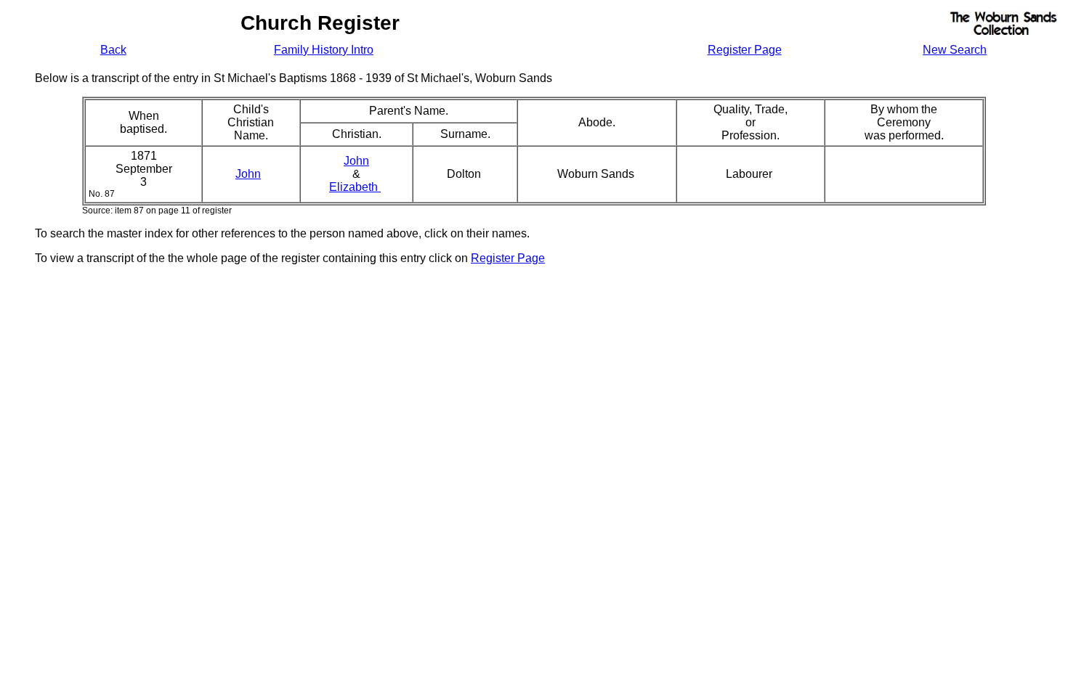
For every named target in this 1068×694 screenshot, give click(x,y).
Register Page (745, 50)
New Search (955, 50)
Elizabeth (355, 187)
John (248, 174)
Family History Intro (323, 50)
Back (113, 50)
